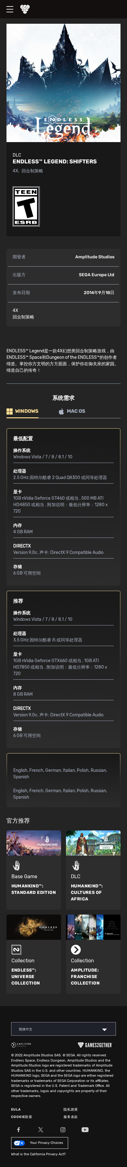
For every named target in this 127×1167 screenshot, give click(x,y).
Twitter (40, 1129)
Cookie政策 (21, 1117)
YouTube (85, 1129)
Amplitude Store (29, 9)
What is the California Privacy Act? (38, 1154)
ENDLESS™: (25, 977)
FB (18, 1129)
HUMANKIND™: (33, 889)
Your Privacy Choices (46, 1143)
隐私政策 (70, 1110)
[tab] (22, 411)
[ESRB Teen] (26, 206)
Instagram (62, 1129)
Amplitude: (85, 977)
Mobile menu (6, 4)
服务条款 (70, 1117)
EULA (16, 1110)
